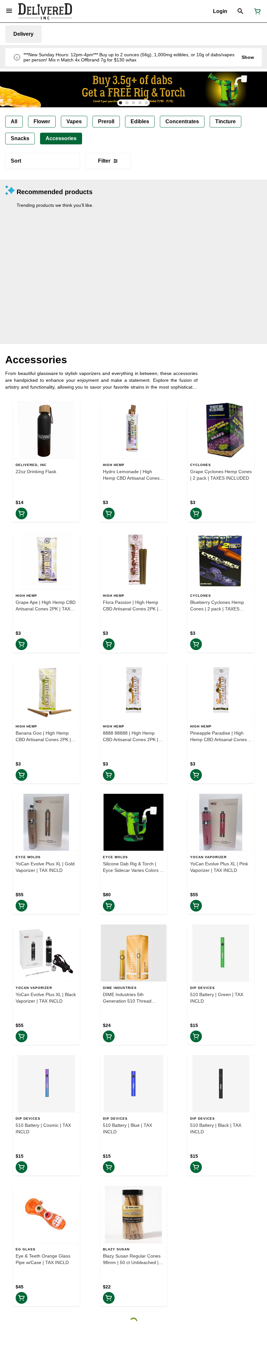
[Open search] (240, 11)
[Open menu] (9, 11)
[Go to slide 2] (127, 102)
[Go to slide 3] (133, 102)
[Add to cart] (21, 513)
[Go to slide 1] (120, 102)
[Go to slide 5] (146, 102)
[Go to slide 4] (140, 102)
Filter (104, 161)
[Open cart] (256, 11)
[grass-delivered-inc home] (45, 11)
